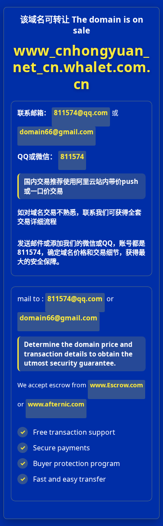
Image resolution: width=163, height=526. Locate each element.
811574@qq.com (81, 112)
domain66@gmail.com (56, 131)
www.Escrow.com (116, 385)
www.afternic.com (56, 404)
